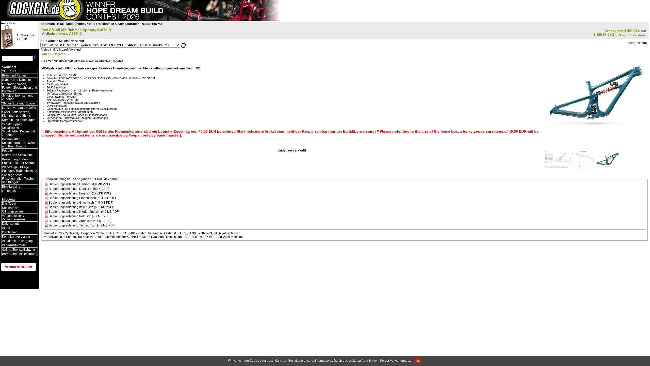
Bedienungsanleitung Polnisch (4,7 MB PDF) (79, 216)
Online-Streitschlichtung (18, 249)
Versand (642, 35)
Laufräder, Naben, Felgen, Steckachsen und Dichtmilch (19, 87)
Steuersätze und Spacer (18, 103)
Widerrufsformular (14, 245)
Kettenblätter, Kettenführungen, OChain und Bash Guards (19, 143)
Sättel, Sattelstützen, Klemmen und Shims (16, 113)
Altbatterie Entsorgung (17, 241)
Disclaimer (9, 232)
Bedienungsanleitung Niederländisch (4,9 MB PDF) (84, 212)
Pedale (7, 150)
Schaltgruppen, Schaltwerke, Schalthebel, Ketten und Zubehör (18, 130)
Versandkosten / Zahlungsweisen (13, 217)
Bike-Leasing (11, 186)
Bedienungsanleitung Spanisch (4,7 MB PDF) (80, 221)
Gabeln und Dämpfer (16, 80)
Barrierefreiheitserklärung (19, 254)
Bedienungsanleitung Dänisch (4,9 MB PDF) (79, 184)
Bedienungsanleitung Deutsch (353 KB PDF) (79, 189)
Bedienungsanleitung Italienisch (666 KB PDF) (81, 207)
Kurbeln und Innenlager (18, 120)
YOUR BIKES (11, 71)
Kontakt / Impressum (16, 236)
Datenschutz (10, 223)
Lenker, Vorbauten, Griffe (19, 108)
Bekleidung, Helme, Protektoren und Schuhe (19, 161)
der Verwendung (396, 360)
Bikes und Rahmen (15, 75)
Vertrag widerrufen (18, 267)
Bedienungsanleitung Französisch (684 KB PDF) (82, 198)
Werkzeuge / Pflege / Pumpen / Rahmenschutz (19, 169)
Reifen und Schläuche (17, 155)
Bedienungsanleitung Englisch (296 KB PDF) (80, 193)
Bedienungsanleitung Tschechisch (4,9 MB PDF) (82, 225)
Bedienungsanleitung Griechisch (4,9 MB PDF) (81, 202)
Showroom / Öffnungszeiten (12, 209)
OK (418, 361)
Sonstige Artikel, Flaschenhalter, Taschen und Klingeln (19, 178)
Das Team (9, 203)
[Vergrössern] (637, 43)
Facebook (9, 191)
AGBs (6, 228)
